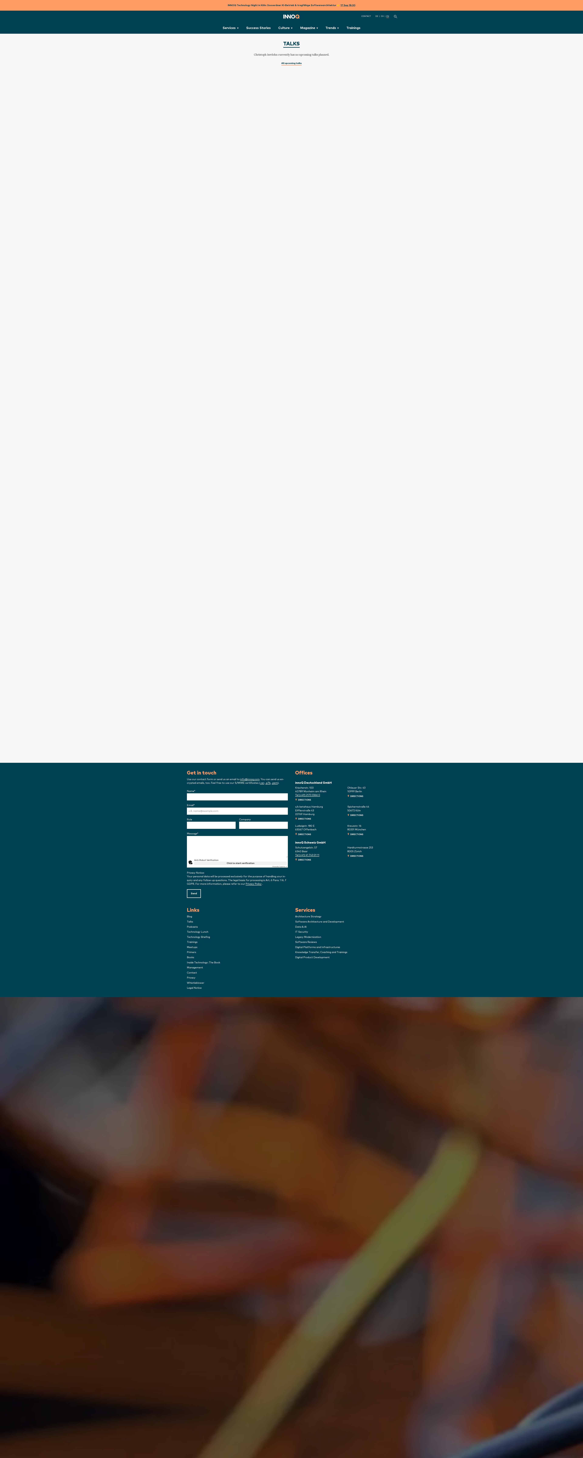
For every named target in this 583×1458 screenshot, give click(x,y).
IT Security (301, 932)
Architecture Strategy (308, 916)
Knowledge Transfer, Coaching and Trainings (321, 952)
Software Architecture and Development (319, 922)
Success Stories (258, 28)
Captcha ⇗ (280, 866)
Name (197, 791)
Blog (189, 916)
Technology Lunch (197, 932)
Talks (190, 922)
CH (382, 16)
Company (245, 819)
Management (195, 967)
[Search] (395, 16)
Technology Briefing (198, 937)
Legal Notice (194, 988)
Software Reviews (306, 942)
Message (198, 833)
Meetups (192, 947)
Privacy (191, 978)
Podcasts (192, 927)
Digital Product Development (312, 957)
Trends (331, 28)
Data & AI (301, 927)
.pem (275, 783)
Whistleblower (195, 983)
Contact (366, 16)
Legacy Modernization (308, 937)
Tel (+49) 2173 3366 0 (307, 795)
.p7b (268, 783)
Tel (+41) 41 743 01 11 (307, 855)
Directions (304, 800)
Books (190, 957)
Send (194, 893)
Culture (284, 28)
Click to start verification (240, 863)
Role (189, 819)
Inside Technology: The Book (203, 962)
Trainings (353, 28)
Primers (191, 952)
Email (197, 805)
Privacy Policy (254, 884)
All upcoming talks (291, 63)
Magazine (307, 28)
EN (387, 16)
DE (376, 16)
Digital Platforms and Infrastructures (317, 947)
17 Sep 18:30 (348, 5)
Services (229, 28)
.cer (262, 783)
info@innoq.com (249, 779)
